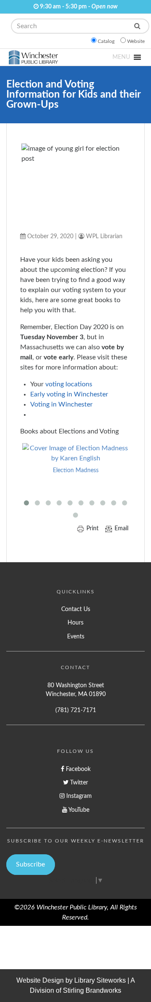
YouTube (78, 810)
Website (136, 41)
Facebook (77, 769)
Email (121, 529)
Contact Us (75, 609)
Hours (75, 622)
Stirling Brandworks (92, 990)
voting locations (68, 384)
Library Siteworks (100, 980)
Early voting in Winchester (69, 394)
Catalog (106, 41)
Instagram (78, 796)
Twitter (78, 782)
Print (92, 529)
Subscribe (30, 864)
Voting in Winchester (61, 404)
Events (75, 636)
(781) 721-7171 (75, 710)
